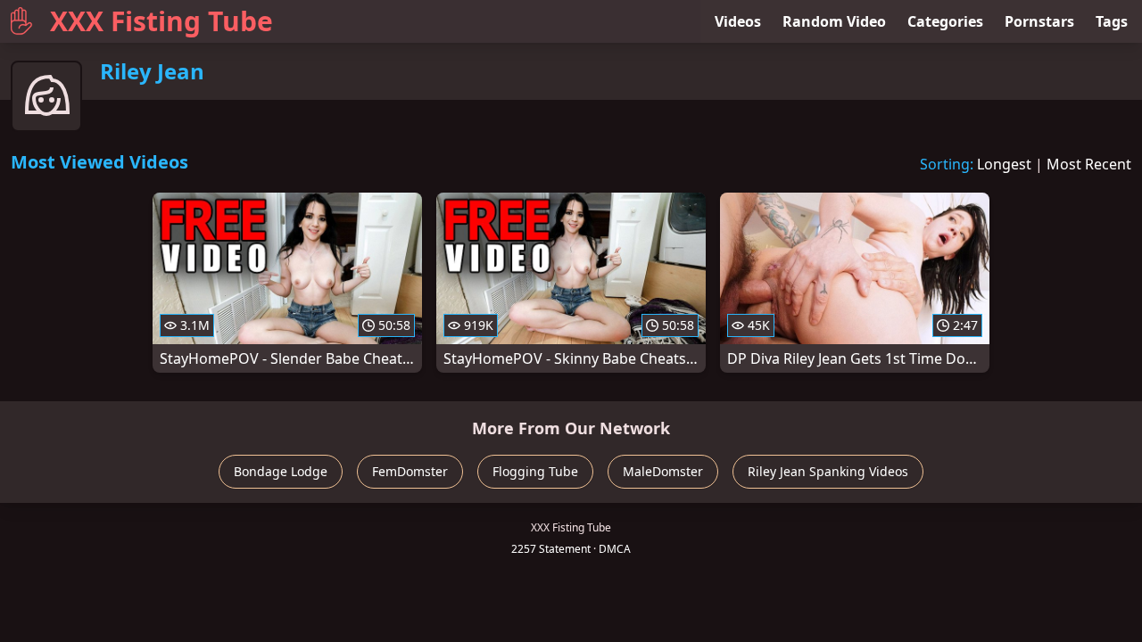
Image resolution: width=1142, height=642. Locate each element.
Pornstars (1039, 21)
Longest (1004, 164)
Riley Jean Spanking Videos (828, 471)
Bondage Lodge (280, 471)
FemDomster (410, 471)
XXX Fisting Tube (161, 21)
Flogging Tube (535, 471)
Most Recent (1089, 164)
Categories (945, 21)
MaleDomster (663, 471)
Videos (738, 21)
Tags (1112, 21)
